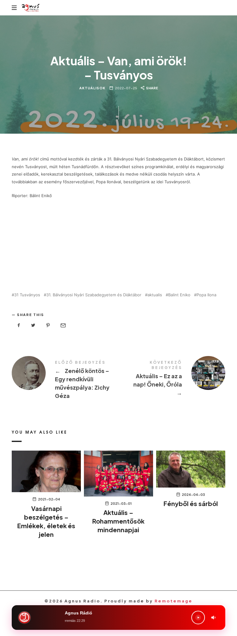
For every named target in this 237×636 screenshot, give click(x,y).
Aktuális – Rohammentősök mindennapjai (118, 520)
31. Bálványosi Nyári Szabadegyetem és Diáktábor (93, 295)
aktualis (155, 295)
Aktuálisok (92, 88)
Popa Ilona (206, 295)
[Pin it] (48, 325)
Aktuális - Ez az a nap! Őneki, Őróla (171, 379)
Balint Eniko (179, 295)
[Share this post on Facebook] (18, 325)
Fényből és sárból (191, 503)
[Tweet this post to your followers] (33, 325)
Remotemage (174, 600)
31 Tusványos (27, 295)
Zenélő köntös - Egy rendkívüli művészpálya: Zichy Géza (65, 380)
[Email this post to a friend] (62, 325)
